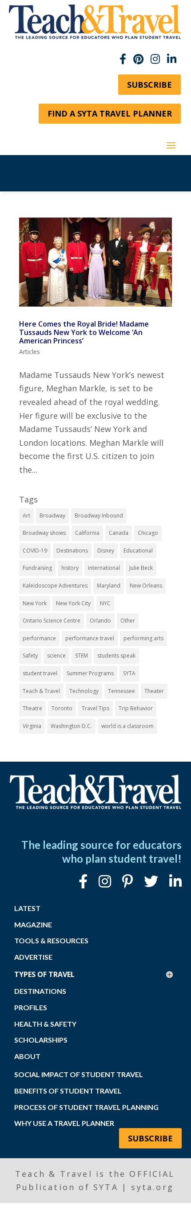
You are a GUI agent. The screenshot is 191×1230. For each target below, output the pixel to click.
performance (39, 638)
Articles (29, 351)
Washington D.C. (71, 726)
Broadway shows (44, 533)
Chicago (148, 533)
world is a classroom (127, 726)
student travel (40, 673)
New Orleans (146, 585)
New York (35, 603)
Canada (118, 533)
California (87, 533)
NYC (105, 603)
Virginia (32, 726)
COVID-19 (35, 550)
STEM (81, 655)
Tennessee (121, 691)
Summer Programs (90, 673)
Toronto (62, 708)
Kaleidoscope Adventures (55, 585)
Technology (84, 691)
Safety (30, 655)
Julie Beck (141, 568)
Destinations (72, 550)
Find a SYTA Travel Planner (110, 113)
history (70, 568)
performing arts (143, 638)
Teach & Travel (41, 691)
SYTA (129, 673)
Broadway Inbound (99, 515)
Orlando (100, 620)
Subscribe (149, 84)
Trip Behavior (136, 708)
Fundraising (37, 568)
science (56, 655)
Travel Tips (95, 708)
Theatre (32, 708)
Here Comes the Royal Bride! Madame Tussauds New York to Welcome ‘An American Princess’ (84, 332)
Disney (105, 550)
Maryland (108, 585)
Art (26, 515)
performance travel (89, 638)
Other (127, 620)
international (104, 568)
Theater (154, 691)
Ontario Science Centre (51, 620)
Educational (138, 550)
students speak (116, 655)
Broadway (52, 515)
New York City (73, 603)
